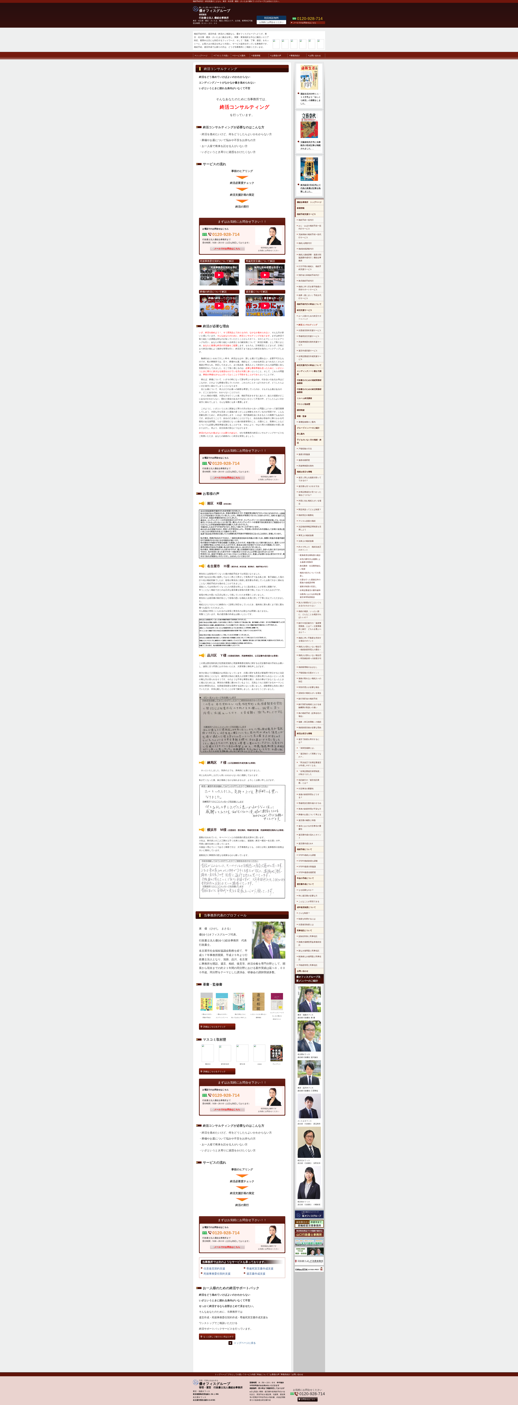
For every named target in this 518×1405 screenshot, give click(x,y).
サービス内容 (250, 1374)
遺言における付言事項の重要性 (310, 827)
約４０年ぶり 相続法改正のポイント (310, 548)
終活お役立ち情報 (304, 733)
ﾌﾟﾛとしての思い (222, 55)
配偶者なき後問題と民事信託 (310, 958)
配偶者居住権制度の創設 (310, 555)
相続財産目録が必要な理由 (310, 727)
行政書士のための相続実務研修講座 (309, 381)
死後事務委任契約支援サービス (310, 343)
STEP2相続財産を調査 (308, 861)
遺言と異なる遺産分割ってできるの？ (310, 479)
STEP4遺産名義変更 (307, 872)
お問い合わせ (315, 55)
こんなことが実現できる (309, 901)
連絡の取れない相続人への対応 (310, 679)
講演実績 (300, 410)
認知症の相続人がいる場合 (310, 693)
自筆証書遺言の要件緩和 (310, 590)
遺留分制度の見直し (308, 586)
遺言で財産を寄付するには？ (309, 740)
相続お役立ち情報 (304, 472)
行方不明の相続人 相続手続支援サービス (310, 267)
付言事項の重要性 (306, 789)
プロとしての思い (235, 1374)
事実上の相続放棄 (306, 535)
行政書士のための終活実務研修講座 (309, 390)
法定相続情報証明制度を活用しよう (310, 528)
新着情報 (256, 55)
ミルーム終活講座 (304, 398)
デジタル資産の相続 (307, 521)
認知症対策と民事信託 (308, 936)
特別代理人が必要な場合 (309, 687)
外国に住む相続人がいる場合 (310, 502)
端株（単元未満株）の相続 (310, 722)
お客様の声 (276, 55)
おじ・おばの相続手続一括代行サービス (310, 227)
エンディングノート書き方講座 (309, 372)
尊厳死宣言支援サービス (309, 336)
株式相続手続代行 (306, 281)
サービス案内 (239, 55)
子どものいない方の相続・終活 (309, 441)
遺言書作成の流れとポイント (310, 836)
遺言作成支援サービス (308, 351)
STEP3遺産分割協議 (307, 866)
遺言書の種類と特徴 (307, 820)
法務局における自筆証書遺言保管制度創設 (310, 595)
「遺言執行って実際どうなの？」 (310, 755)
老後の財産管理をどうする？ (309, 795)
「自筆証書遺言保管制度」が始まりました (310, 772)
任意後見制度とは (306, 924)
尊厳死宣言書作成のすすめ (310, 803)
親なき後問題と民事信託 (309, 951)
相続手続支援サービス (306, 214)
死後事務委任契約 (306, 466)
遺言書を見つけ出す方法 (309, 486)
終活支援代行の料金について (309, 365)
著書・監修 (301, 416)
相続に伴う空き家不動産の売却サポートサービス (310, 288)
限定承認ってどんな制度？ (310, 509)
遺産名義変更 (304, 460)
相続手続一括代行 (306, 220)
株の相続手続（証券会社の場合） (310, 714)
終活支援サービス (304, 310)
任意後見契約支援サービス (310, 330)
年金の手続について (305, 878)
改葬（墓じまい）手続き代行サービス (310, 296)
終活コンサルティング (308, 325)
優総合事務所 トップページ (309, 202)
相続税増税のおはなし (308, 667)
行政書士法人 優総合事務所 (214, 17)
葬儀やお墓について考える (310, 814)
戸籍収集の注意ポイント (309, 673)
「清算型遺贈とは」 (307, 748)
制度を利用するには (307, 919)
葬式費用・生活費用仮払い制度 (310, 567)
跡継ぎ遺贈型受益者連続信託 (310, 943)
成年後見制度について (306, 907)
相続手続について (304, 849)
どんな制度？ (304, 913)
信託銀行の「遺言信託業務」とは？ (309, 781)
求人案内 (300, 434)
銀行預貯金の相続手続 (308, 699)
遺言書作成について (305, 884)
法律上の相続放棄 (306, 541)
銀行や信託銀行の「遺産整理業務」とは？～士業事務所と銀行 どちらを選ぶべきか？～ (310, 627)
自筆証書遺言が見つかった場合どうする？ (310, 493)
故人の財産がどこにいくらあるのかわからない (310, 604)
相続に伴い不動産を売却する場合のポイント (310, 639)
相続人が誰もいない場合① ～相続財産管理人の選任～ (310, 648)
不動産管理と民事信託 (308, 965)
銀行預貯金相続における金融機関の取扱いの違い (310, 705)
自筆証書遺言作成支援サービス (310, 357)
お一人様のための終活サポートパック (310, 317)
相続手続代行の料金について (309, 304)
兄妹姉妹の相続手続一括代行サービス (310, 235)
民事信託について (304, 930)
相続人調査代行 (305, 243)
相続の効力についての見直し (310, 574)
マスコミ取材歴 (303, 404)
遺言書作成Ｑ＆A (306, 843)
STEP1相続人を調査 (307, 855)
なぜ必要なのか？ (306, 890)
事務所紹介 (295, 55)
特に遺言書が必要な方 (308, 896)
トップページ (201, 55)
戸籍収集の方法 (305, 449)
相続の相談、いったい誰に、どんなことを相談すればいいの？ (310, 614)
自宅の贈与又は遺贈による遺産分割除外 (310, 560)
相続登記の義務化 (306, 515)
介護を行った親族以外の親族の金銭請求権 (310, 581)
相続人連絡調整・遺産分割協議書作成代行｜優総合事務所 (310, 258)
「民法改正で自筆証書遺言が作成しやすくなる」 (310, 763)
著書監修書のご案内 (307, 422)
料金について (262, 1374)
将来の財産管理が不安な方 (310, 809)
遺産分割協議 (304, 454)
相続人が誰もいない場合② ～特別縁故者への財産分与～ (310, 658)
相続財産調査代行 (306, 249)
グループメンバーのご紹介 (308, 428)
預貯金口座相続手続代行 (309, 275)
